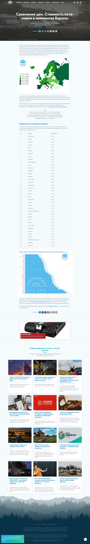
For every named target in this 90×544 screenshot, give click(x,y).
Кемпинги (18, 2)
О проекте (27, 539)
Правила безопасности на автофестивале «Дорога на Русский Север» (50, 529)
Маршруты (41, 2)
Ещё (62, 2)
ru (80, 2)
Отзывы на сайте (51, 539)
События (33, 2)
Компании (26, 2)
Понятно (4, 541)
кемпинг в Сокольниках (61, 106)
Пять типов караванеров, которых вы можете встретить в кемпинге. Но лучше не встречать (45, 481)
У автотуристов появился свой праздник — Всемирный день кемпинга (69, 446)
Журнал (48, 2)
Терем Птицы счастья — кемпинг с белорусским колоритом (42, 446)
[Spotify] (43, 524)
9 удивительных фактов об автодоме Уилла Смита (18, 445)
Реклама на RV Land (42, 539)
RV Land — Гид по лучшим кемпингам (34, 534)
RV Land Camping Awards (39, 301)
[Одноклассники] (55, 524)
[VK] (49, 524)
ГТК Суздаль (51, 106)
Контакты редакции (34, 539)
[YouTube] (52, 524)
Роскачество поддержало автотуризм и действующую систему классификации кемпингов (44, 415)
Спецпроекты (55, 2)
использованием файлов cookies (8, 537)
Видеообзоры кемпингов (59, 539)
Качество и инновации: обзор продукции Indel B (69, 413)
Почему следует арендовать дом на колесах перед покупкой (69, 480)
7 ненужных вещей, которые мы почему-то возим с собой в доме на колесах (45, 378)
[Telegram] (46, 524)
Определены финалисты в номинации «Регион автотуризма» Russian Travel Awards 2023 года (69, 379)
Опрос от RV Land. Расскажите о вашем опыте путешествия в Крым (19, 378)
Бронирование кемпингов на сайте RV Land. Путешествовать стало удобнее (19, 414)
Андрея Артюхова (52, 306)
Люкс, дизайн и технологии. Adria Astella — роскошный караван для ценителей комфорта (18, 481)
